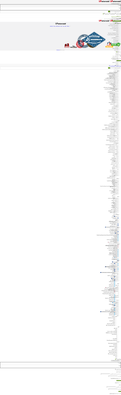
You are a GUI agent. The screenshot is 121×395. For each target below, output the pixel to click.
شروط (55, 26)
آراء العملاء (51, 26)
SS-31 (117, 152)
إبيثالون (117, 114)
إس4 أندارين (113, 100)
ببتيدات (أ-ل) (117, 102)
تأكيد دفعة (117, 285)
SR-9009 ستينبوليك (112, 102)
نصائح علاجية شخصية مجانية (112, 343)
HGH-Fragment (112, 176)
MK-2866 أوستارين (112, 94)
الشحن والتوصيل (116, 271)
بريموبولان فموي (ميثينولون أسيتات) (113, 25)
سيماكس (117, 150)
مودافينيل (113, 117)
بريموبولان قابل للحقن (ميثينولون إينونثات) (108, 129)
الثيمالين (113, 207)
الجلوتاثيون (113, 173)
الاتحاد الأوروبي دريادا (115, 222)
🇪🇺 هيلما (117, 225)
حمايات (117, 178)
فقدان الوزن (115, 105)
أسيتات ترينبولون (116, 79)
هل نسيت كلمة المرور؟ (114, 378)
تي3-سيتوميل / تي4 (115, 56)
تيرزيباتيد (117, 155)
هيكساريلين (116, 123)
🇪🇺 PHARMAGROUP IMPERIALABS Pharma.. (111, 227)
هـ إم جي (117, 187)
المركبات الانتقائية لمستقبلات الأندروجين (111, 88)
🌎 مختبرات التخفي (115, 268)
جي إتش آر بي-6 (116, 120)
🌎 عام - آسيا (116, 263)
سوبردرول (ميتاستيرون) (111, 81)
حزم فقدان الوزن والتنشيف (113, 254)
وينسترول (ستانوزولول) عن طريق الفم (109, 87)
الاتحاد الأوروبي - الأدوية (111, 275)
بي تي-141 (117, 144)
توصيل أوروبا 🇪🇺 (116, 216)
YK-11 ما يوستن (116, 49)
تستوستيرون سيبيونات (115, 96)
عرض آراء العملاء (116, 307)
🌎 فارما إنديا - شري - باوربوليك (110, 298)
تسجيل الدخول (119, 380)
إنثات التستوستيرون (112, 149)
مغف (117, 134)
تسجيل (116, 382)
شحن (64, 26)
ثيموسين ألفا (116, 158)
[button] (60, 365)
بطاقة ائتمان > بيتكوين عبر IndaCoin (111, 332)
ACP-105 (113, 90)
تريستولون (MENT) (112, 138)
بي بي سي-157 (116, 108)
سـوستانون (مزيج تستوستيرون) (110, 144)
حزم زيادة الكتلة (116, 204)
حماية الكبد (117, 193)
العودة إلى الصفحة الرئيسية (116, 21)
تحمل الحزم (117, 199)
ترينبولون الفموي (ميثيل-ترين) (114, 28)
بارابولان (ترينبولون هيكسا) (111, 135)
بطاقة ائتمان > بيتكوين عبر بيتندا (114, 288)
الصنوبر (117, 143)
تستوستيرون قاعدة (112, 146)
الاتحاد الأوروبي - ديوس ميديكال (110, 266)
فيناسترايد (113, 114)
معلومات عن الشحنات (111, 317)
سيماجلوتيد (116, 149)
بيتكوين (118, 286)
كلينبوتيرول (116, 53)
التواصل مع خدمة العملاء (115, 304)
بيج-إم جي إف (116, 141)
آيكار (114, 156)
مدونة (118, 315)
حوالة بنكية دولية (116, 291)
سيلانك (117, 147)
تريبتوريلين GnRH (116, 161)
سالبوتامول (113, 108)
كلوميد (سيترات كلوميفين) (115, 181)
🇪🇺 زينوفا (117, 234)
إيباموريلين (113, 179)
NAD (117, 138)
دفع (118, 283)
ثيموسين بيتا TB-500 (111, 210)
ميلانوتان (117, 132)
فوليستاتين (113, 167)
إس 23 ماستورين (112, 99)
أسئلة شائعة (117, 303)
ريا (118, 294)
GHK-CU (117, 117)
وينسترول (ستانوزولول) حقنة (114, 88)
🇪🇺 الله (114, 305)
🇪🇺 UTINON (113, 278)
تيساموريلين (113, 204)
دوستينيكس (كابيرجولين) (115, 183)
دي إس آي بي (113, 164)
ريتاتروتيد (117, 146)
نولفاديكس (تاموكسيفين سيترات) (112, 239)
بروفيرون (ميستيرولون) (115, 192)
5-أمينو (117, 103)
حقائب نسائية (117, 208)
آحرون (118, 169)
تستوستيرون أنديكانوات (115, 100)
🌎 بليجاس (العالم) (112, 281)
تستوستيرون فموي (112, 84)
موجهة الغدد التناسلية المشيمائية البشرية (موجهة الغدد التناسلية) (109, 186)
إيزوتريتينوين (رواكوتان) (115, 62)
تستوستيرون (117, 91)
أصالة (117, 274)
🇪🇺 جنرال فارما (116, 224)
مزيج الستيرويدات (112, 141)
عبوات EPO (117, 201)
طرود (118, 196)
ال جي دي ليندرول (112, 93)
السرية (61, 26)
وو (118, 292)
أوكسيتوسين (116, 140)
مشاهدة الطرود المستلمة (111, 323)
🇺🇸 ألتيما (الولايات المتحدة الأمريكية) (109, 292)
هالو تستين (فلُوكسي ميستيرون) (110, 78)
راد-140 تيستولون (112, 97)
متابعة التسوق (119, 60)
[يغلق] (120, 53)
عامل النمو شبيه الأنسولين (111, 177)
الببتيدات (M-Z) (114, 182)
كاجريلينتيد (113, 161)
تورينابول (113, 85)
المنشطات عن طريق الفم (115, 17)
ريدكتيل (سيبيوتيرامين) (115, 57)
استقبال (68, 26)
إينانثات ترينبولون (116, 82)
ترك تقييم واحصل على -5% (113, 350)
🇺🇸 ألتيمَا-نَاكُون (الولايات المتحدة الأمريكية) (108, 290)
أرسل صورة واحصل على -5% (110, 325)
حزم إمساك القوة (116, 211)
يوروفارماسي (113, 264)
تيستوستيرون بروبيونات (115, 99)
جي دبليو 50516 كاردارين (111, 91)
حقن (118, 120)
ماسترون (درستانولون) (115, 74)
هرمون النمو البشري (112, 221)
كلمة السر (119, 376)
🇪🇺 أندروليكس (113, 263)
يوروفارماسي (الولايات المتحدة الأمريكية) (112, 248)
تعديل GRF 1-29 (116, 135)
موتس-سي (116, 137)
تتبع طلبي (117, 277)
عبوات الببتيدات (116, 210)
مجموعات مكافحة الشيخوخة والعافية (111, 245)
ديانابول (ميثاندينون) (112, 76)
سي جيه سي (116, 111)
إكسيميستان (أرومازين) (115, 184)
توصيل (118, 260)
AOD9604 (113, 158)
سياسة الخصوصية (112, 320)
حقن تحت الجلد (116, 175)
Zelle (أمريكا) (117, 295)
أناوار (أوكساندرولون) (112, 75)
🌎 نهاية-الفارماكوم (112, 301)
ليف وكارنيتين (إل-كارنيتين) (111, 180)
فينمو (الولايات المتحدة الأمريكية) (112, 340)
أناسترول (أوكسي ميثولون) (111, 73)
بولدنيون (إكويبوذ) (115, 71)
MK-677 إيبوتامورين (112, 96)
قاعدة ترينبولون (116, 80)
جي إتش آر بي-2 (112, 170)
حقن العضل (113, 224)
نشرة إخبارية (115, 355)
